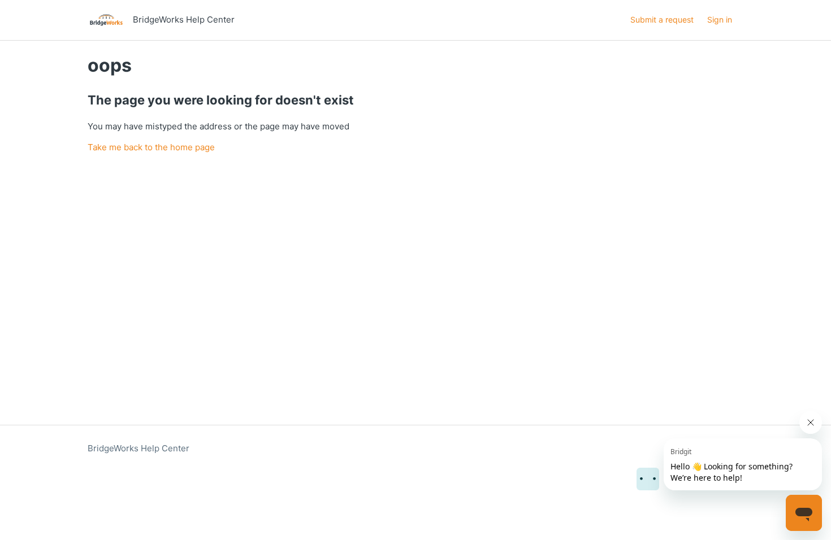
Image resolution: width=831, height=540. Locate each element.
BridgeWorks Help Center (138, 448)
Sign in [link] (719, 19)
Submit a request (662, 19)
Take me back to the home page (151, 147)
